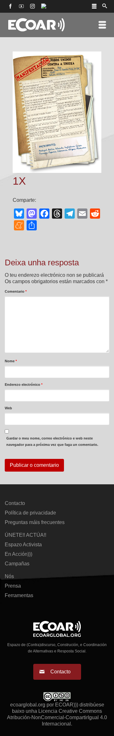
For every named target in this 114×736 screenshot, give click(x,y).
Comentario (16, 291)
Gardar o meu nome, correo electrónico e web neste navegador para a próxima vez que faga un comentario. (52, 441)
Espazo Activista (23, 544)
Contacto (15, 503)
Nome (11, 361)
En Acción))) (18, 554)
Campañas (17, 563)
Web (8, 408)
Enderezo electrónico (23, 384)
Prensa (13, 586)
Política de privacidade (30, 512)
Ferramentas (19, 595)
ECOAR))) (66, 704)
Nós (9, 576)
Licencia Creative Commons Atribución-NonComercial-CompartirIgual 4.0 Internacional (57, 717)
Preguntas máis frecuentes (35, 522)
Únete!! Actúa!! (25, 535)
